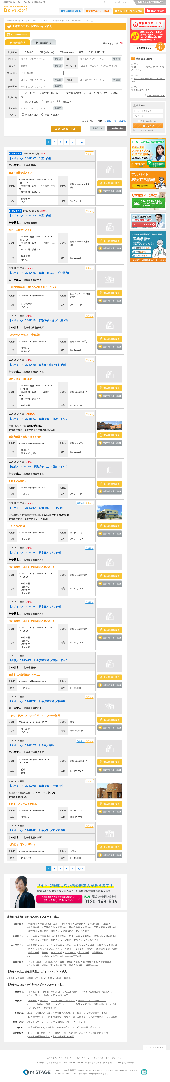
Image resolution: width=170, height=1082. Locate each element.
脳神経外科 (111, 936)
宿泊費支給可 (50, 1007)
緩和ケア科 (56, 952)
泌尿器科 (101, 945)
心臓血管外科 (59, 936)
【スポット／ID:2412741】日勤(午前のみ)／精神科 (37, 701)
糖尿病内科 (33, 927)
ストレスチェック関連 (39, 956)
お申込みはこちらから (59, 899)
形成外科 (32, 939)
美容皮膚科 (88, 945)
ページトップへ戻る (154, 1047)
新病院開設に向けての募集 (41, 1027)
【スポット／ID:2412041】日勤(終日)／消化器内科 (37, 830)
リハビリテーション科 (73, 948)
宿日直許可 (30, 92)
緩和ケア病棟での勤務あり (61, 1013)
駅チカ (61, 1004)
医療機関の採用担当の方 (149, 2)
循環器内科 (80, 923)
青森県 (21, 978)
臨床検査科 (58, 956)
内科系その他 (82, 930)
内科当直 (48, 961)
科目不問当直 (34, 961)
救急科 (45, 952)
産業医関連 (97, 952)
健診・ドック (46, 945)
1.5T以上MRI (78, 1022)
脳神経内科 (74, 927)
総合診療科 (33, 952)
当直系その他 (91, 965)
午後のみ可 (66, 101)
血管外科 (78, 939)
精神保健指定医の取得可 (76, 1032)
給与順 (122, 121)
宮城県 (39, 978)
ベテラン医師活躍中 (97, 92)
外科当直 (59, 961)
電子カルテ (33, 1022)
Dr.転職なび (71, 11)
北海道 (11, 978)
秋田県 (48, 978)
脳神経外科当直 (90, 961)
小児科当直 (60, 965)
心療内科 (87, 927)
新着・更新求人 (52, 114)
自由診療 (113, 1016)
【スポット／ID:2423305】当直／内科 (30, 158)
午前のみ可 (49, 101)
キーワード (71, 65)
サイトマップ (126, 2)
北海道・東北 (64, 21)
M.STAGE (37, 1072)
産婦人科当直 (75, 965)
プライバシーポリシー (73, 1062)
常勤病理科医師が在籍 (63, 1036)
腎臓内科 (62, 927)
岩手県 (30, 978)
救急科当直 (33, 965)
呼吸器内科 (66, 923)
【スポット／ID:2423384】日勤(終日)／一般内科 (36, 508)
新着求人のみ (31, 114)
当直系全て (18, 961)
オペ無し (114, 1004)
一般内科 (32, 923)
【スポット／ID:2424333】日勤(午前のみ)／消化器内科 (39, 272)
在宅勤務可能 (100, 1004)
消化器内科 (93, 923)
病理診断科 (113, 948)
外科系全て (18, 936)
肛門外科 (55, 939)
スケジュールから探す (17, 34)
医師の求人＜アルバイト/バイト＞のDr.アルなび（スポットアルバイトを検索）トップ (85, 1057)
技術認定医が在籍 (99, 1032)
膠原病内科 (68, 930)
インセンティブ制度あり (63, 1000)
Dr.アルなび (98, 11)
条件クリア (97, 128)
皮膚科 (77, 945)
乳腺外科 (87, 936)
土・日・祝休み (35, 1004)
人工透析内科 (48, 927)
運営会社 (40, 1062)
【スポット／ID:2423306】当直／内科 (30, 215)
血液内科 (44, 930)
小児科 (68, 945)
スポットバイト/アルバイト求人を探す (45, 21)
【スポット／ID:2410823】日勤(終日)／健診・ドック (38, 418)
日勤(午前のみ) (47, 52)
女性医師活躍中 (74, 92)
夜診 (81, 52)
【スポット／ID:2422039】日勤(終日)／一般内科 (36, 785)
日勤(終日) (29, 52)
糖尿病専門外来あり (98, 1013)
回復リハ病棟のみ (36, 1013)
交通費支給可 (34, 1007)
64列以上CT (63, 1022)
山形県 (58, 978)
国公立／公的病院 (36, 1032)
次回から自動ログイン (150, 121)
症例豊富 (81, 1013)
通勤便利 (32, 1000)
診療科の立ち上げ (65, 1027)
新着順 (108, 121)
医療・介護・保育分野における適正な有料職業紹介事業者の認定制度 (144, 1072)
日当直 (101, 52)
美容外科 (44, 939)
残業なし (50, 1004)
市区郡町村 (12, 73)
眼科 (40, 948)
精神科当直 (47, 965)
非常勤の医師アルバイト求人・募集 (17, 21)
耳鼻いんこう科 (52, 948)
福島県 (67, 978)
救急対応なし (31, 101)
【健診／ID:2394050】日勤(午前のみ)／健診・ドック (38, 660)
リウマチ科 (70, 952)
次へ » (80, 141)
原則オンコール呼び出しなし (92, 1000)
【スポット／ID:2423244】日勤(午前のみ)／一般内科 (38, 320)
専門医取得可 (54, 1032)
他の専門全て (17, 945)
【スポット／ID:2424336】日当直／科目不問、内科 (37, 364)
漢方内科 (32, 930)
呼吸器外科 (45, 936)
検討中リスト (155, 10)
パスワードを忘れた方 (144, 130)
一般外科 (32, 936)
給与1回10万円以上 (51, 92)
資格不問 (44, 1000)
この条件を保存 (116, 128)
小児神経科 (83, 952)
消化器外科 (74, 936)
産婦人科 (112, 945)
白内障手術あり (35, 1016)
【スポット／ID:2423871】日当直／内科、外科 (35, 552)
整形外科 (98, 936)
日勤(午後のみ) (66, 52)
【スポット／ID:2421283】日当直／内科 (31, 745)
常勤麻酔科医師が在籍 (39, 1036)
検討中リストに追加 (109, 191)
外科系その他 (91, 939)
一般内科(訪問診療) (49, 923)
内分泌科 (106, 923)
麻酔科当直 (106, 961)
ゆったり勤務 (73, 1004)
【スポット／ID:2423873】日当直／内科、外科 (35, 606)
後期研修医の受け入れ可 (89, 1027)
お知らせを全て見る (156, 95)
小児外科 (67, 939)
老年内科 (112, 927)
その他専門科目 (73, 956)
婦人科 (31, 948)
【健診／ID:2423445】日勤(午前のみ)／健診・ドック (38, 466)
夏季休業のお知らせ (143, 89)
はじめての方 (111, 2)
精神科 (58, 945)
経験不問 (107, 991)
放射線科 (100, 948)
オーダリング (48, 1022)
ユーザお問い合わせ (125, 1062)
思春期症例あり (98, 1016)
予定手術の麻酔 (53, 1016)
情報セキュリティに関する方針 (99, 1062)
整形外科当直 (73, 961)
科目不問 (32, 945)
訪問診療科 (99, 927)
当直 (90, 52)
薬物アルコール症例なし (76, 1016)
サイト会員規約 (54, 1062)
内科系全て (18, 923)
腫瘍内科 (55, 930)
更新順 (115, 121)
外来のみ (87, 1004)
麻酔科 (90, 948)
